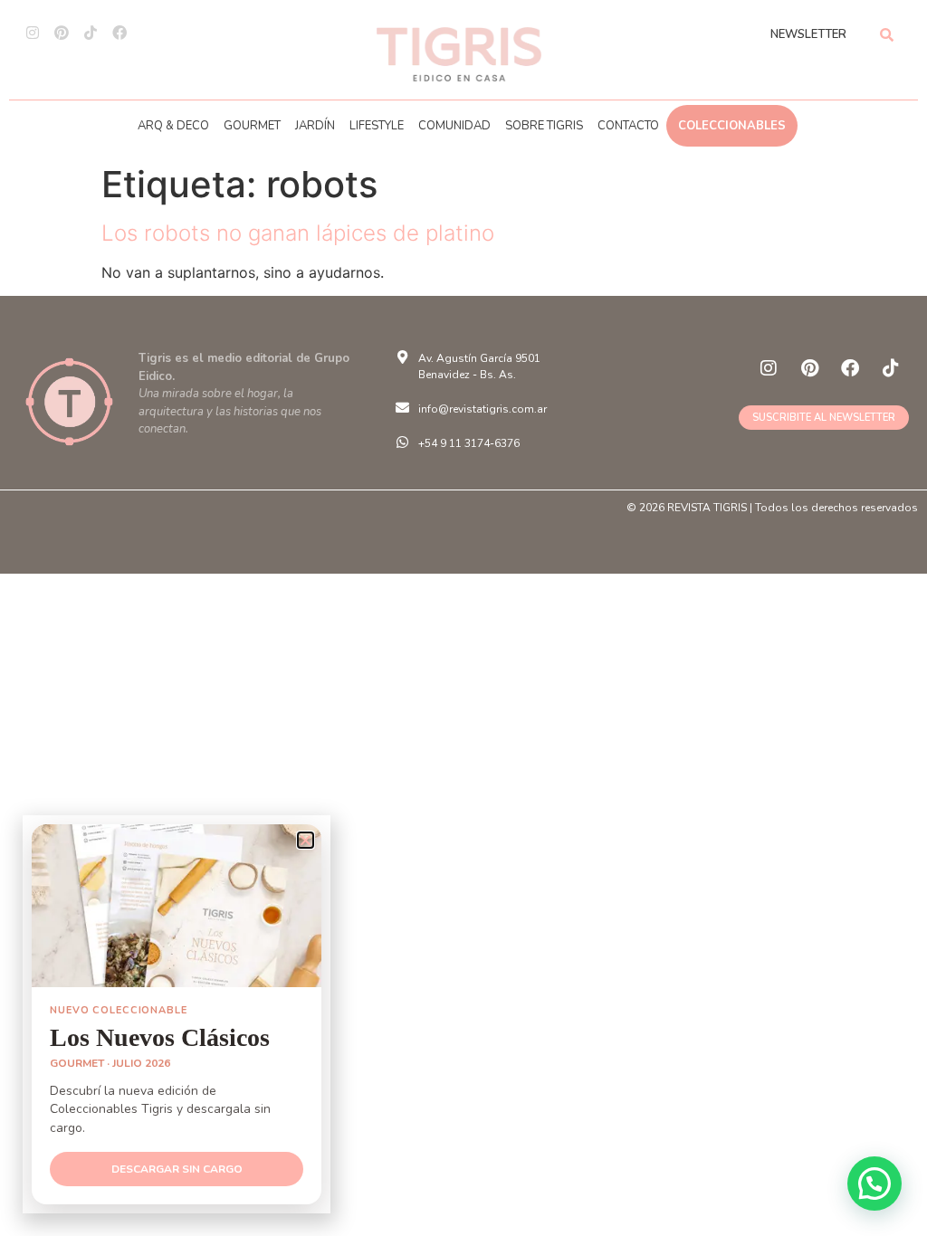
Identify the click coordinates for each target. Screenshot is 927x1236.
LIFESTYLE (376, 126)
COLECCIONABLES (732, 126)
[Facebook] (119, 32)
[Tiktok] (90, 32)
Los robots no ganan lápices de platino (297, 233)
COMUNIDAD (454, 126)
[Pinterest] (61, 32)
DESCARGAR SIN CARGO (177, 1169)
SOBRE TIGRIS (544, 126)
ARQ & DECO (173, 126)
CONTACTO (628, 126)
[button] (874, 1183)
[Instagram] (32, 32)
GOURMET (252, 126)
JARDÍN (315, 126)
